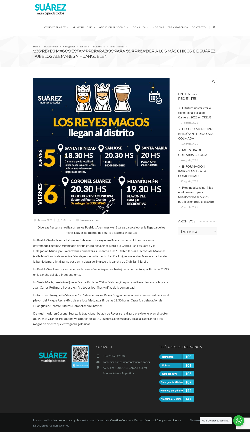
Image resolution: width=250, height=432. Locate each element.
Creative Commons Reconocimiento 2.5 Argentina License (146, 420)
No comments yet (89, 220)
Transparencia (178, 27)
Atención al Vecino (112, 27)
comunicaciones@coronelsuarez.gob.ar (126, 362)
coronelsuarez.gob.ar (69, 420)
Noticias (158, 27)
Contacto (199, 27)
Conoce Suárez (55, 27)
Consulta (139, 27)
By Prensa (66, 220)
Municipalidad (82, 27)
